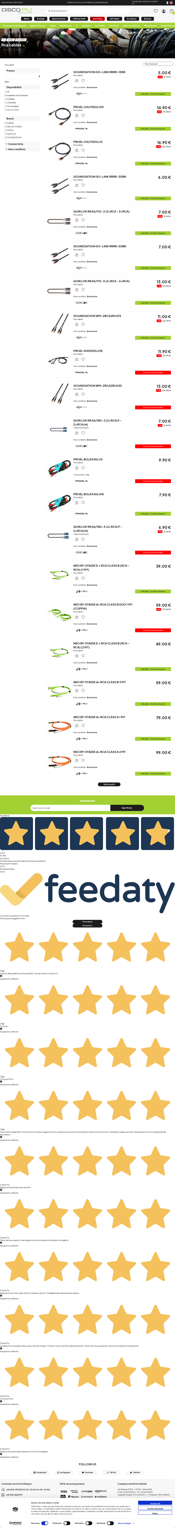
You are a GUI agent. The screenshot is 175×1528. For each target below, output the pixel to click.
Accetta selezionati (155, 1509)
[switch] (67, 1523)
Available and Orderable (17, 95)
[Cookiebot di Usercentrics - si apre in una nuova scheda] (15, 1523)
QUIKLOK (11, 134)
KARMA (10, 123)
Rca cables (9, 65)
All (8, 91)
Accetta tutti (155, 1504)
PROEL (10, 130)
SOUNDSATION (14, 137)
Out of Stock (13, 110)
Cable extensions (81, 427)
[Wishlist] (156, 11)
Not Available (13, 106)
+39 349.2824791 (14, 1495)
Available (11, 99)
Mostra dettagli (124, 1523)
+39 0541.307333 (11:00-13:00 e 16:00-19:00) (28, 1489)
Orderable (11, 102)
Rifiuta (155, 1513)
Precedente (87, 922)
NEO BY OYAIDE (14, 126)
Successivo (87, 926)
